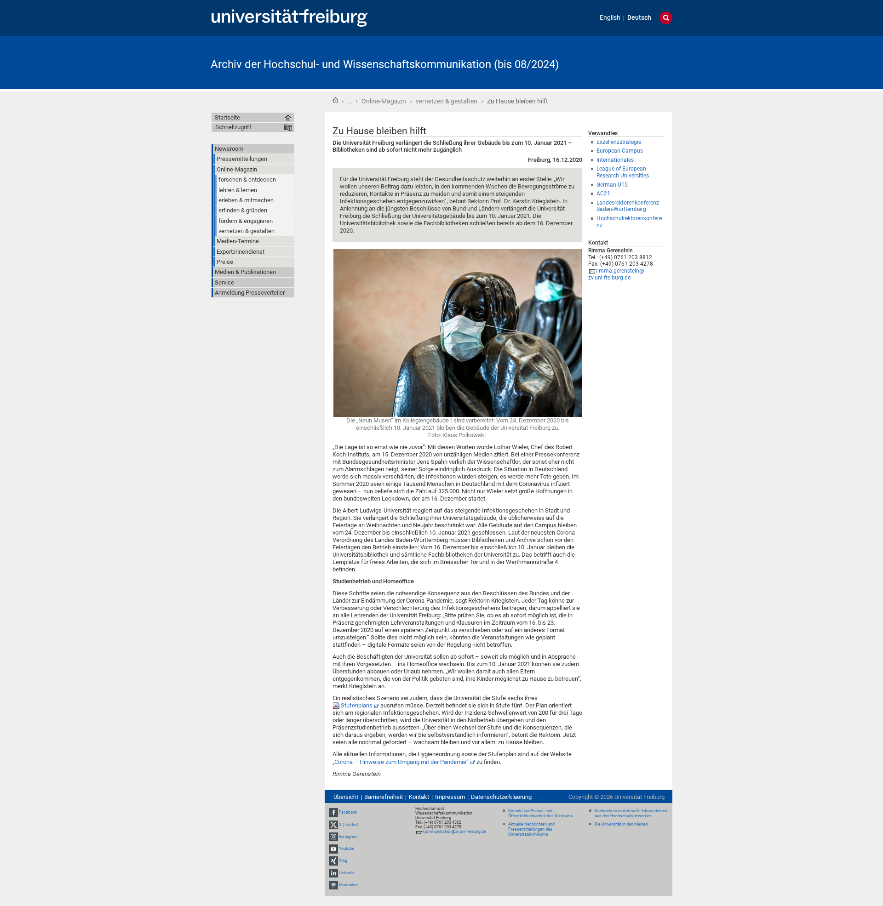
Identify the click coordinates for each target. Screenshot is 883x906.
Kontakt (419, 796)
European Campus (619, 151)
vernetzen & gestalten (446, 101)
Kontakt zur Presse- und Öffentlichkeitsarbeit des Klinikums (540, 813)
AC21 (603, 193)
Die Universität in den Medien (621, 824)
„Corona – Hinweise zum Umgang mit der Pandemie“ (401, 761)
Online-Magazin (383, 101)
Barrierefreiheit (383, 796)
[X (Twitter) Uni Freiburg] (333, 824)
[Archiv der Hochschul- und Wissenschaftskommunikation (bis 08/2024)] (627, 61)
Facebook (348, 812)
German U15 (612, 185)
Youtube (346, 848)
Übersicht (345, 796)
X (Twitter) (348, 824)
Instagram (348, 836)
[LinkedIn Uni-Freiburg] (333, 873)
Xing (343, 860)
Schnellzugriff (233, 127)
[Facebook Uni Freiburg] (333, 812)
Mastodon (348, 885)
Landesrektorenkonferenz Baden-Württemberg (627, 206)
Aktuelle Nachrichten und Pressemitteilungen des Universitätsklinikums (531, 829)
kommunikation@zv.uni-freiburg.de (454, 831)
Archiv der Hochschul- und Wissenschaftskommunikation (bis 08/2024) (385, 64)
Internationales (615, 160)
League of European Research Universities (622, 172)
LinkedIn (347, 873)
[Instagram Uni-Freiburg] (333, 836)
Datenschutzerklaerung (501, 796)
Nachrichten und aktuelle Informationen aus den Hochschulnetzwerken (631, 813)
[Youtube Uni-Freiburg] (333, 848)
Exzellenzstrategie (618, 142)
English (610, 18)
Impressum (450, 796)
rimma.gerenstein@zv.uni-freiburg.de (616, 274)
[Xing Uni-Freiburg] (333, 860)
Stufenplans (357, 705)
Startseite (335, 100)
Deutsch (639, 18)
